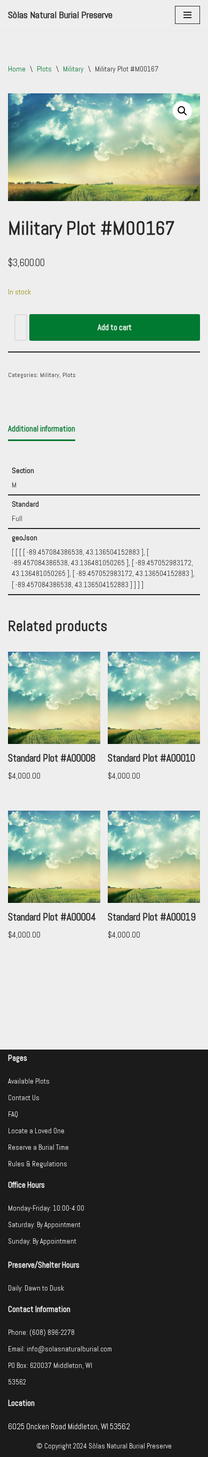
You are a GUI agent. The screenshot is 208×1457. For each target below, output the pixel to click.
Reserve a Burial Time (38, 1147)
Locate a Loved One (36, 1130)
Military (73, 69)
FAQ (13, 1114)
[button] (182, 111)
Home (17, 69)
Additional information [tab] (41, 428)
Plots (44, 69)
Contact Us (23, 1097)
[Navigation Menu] (187, 15)
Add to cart (115, 327)
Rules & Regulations (37, 1163)
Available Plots (29, 1081)
